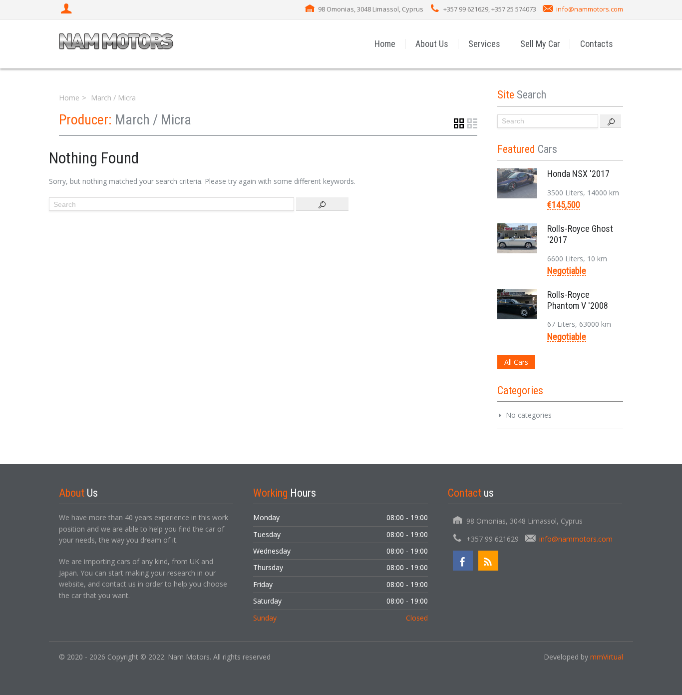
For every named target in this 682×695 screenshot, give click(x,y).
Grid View (459, 123)
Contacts (596, 43)
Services (484, 43)
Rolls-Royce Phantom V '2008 (577, 300)
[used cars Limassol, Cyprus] (116, 43)
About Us (431, 43)
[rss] (488, 561)
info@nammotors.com (589, 8)
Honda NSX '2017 (578, 173)
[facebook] (463, 561)
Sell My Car (540, 43)
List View (472, 123)
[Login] (67, 9)
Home (384, 43)
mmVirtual (606, 657)
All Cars (516, 362)
